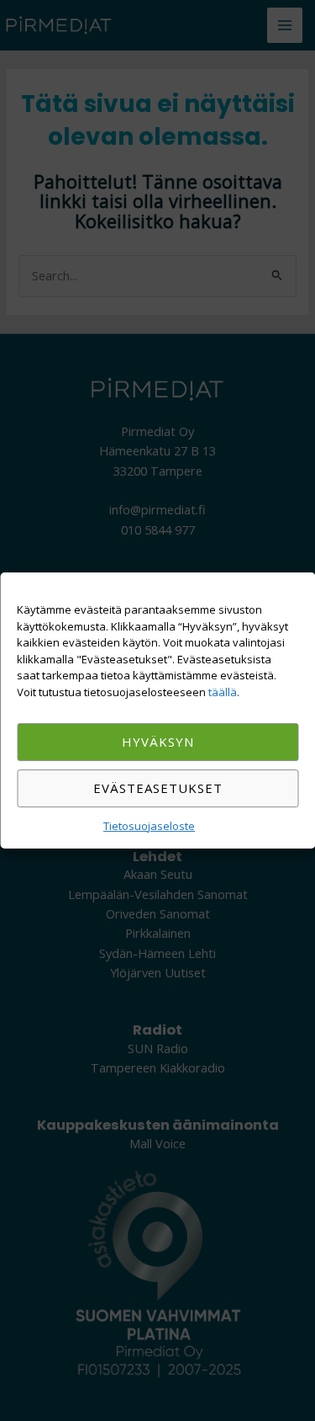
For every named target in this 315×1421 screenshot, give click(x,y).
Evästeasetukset (158, 788)
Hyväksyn (158, 741)
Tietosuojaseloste (149, 825)
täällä (222, 692)
